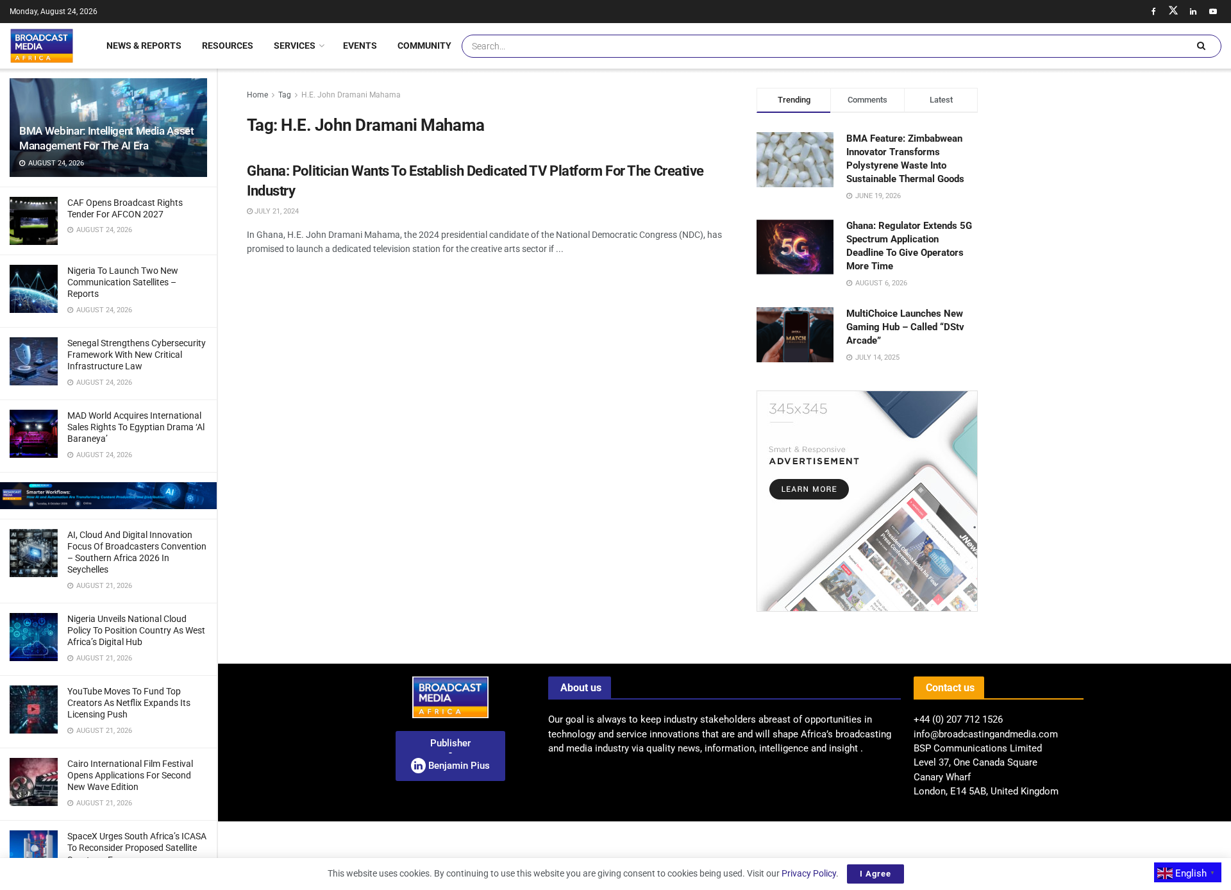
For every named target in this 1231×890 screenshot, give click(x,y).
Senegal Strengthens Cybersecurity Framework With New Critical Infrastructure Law (136, 354)
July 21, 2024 (276, 211)
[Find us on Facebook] (1153, 11)
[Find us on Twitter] (1173, 11)
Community (424, 45)
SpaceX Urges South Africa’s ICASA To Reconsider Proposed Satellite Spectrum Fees (136, 847)
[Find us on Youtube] (1213, 11)
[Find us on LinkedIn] (1193, 11)
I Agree (875, 873)
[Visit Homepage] (42, 45)
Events (360, 45)
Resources (227, 45)
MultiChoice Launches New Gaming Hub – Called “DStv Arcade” (905, 327)
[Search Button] (1201, 46)
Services (294, 45)
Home (257, 94)
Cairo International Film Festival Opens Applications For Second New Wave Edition (130, 775)
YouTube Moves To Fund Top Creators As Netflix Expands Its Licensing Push (128, 702)
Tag (284, 94)
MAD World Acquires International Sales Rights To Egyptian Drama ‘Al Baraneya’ (136, 427)
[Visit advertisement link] (108, 495)
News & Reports (143, 45)
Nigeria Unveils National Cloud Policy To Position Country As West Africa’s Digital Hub (136, 630)
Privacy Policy (809, 873)
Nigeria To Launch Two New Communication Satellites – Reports (122, 282)
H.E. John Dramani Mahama (351, 94)
